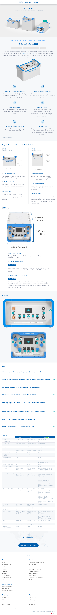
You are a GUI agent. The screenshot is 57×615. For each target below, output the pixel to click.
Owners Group (6, 604)
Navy (26, 53)
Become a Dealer (33, 582)
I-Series (4, 580)
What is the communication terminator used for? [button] (19, 395)
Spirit (23, 53)
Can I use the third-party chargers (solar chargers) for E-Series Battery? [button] (26, 379)
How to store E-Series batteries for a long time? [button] (18, 419)
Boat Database (6, 597)
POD (33, 53)
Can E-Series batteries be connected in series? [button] (18, 427)
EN (53, 613)
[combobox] (53, 613)
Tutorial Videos (33, 567)
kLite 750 (4, 569)
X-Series (4, 573)
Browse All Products (7, 590)
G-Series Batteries (7, 586)
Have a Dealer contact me (36, 577)
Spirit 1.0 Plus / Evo (7, 564)
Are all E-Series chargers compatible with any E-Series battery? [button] (23, 411)
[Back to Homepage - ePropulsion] (28, 2)
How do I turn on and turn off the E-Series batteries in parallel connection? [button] (23, 403)
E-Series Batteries (7, 584)
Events (4, 602)
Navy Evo (4, 571)
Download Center (34, 564)
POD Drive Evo (6, 575)
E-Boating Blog (6, 600)
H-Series (4, 582)
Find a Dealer (32, 575)
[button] (54, 2)
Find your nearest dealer (28, 545)
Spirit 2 (4, 567)
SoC (43, 94)
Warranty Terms (33, 573)
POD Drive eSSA (6, 577)
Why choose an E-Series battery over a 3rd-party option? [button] (21, 372)
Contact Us (32, 604)
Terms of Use (5, 608)
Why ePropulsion (33, 600)
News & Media (33, 602)
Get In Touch (32, 580)
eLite (3, 562)
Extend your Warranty (35, 569)
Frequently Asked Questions (36, 562)
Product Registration (34, 571)
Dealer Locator (17, 541)
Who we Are (32, 597)
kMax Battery (5, 588)
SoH (41, 132)
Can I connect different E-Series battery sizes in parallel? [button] (21, 387)
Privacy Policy (13, 608)
